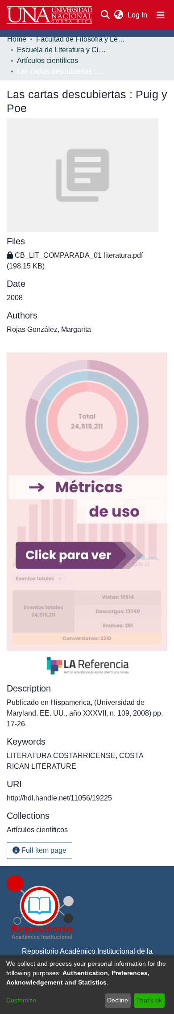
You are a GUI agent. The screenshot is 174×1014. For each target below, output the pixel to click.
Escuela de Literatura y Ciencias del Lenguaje (61, 50)
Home (16, 39)
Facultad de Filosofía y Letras (80, 39)
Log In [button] (138, 15)
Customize (21, 1000)
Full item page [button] (43, 850)
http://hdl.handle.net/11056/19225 (59, 798)
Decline (117, 1000)
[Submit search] (105, 15)
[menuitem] (118, 15)
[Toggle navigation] (160, 15)
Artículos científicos (47, 60)
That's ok (149, 1000)
